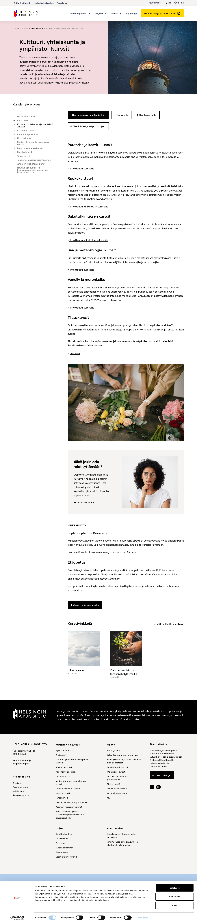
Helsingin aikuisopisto (43, 3)
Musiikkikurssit (25, 152)
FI (179, 2)
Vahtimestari (19, 791)
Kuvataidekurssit (25, 130)
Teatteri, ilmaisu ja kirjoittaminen (34, 160)
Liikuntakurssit (24, 138)
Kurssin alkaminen (64, 847)
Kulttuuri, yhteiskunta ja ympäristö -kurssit (63, 28)
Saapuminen (62, 852)
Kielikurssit (23, 120)
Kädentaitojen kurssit (28, 134)
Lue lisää (75, 353)
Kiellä (174, 905)
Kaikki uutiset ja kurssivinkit (170, 624)
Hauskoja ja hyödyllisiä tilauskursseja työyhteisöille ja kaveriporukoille (32, 170)
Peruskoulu (62, 3)
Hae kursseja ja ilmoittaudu (160, 13)
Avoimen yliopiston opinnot (31, 164)
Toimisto (17, 783)
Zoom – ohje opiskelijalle (86, 605)
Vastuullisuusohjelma (117, 793)
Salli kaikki (175, 888)
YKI (108, 797)
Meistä (114, 13)
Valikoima (131, 13)
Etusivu (16, 28)
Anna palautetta (21, 795)
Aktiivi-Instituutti (22, 3)
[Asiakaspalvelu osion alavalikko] (89, 13)
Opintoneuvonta (147, 115)
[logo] (26, 13)
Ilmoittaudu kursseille (82, 168)
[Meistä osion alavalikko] (120, 13)
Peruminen (61, 843)
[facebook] (152, 787)
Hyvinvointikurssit (26, 116)
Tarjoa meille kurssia (117, 788)
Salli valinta (174, 897)
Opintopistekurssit (116, 771)
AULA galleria (113, 750)
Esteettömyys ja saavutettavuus (122, 755)
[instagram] (158, 787)
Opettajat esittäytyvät (118, 767)
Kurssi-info (122, 115)
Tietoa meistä (113, 784)
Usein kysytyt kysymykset (68, 856)
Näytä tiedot (142, 918)
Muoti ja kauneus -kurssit (30, 148)
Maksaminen (62, 838)
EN (182, 2)
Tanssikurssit (23, 156)
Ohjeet (99, 13)
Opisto (111, 744)
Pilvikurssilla (76, 670)
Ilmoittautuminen (64, 834)
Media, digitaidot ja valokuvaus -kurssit (33, 143)
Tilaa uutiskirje (162, 775)
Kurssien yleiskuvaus (32, 28)
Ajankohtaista (155, 2)
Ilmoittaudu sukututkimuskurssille (88, 240)
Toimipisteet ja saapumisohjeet (89, 126)
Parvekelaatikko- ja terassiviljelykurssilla (123, 672)
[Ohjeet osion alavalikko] (105, 13)
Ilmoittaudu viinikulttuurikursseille (88, 206)
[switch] (79, 918)
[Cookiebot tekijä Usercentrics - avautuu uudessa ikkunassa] (17, 918)
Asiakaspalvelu (79, 13)
